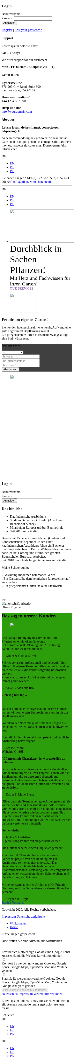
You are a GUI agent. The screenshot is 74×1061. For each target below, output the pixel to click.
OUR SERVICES (22, 288)
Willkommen (18, 923)
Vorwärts (18, 902)
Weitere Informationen (48, 994)
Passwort (7, 18)
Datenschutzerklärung (31, 916)
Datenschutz (10, 994)
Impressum (9, 916)
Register (7, 30)
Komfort (35, 967)
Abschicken (10, 369)
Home (14, 927)
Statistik (35, 982)
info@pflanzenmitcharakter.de (32, 181)
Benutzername (11, 14)
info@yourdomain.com (17, 111)
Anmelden (9, 22)
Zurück (6, 902)
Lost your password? (28, 30)
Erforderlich (36, 953)
